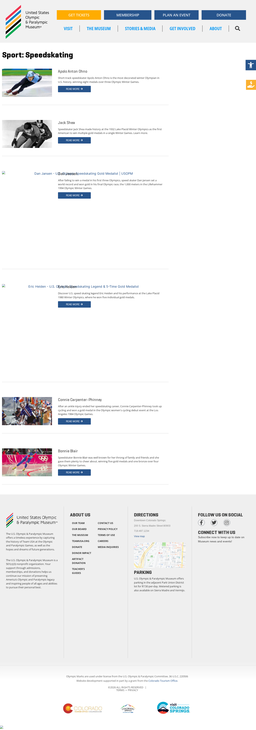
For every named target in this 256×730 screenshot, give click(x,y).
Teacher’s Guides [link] (78, 571)
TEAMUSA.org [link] (80, 541)
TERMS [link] (120, 690)
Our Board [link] (79, 529)
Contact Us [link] (105, 523)
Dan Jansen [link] (68, 173)
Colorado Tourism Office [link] (162, 680)
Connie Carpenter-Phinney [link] (80, 399)
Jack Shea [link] (66, 122)
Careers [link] (103, 541)
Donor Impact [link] (81, 553)
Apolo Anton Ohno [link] (72, 71)
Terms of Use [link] (106, 535)
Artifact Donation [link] (79, 561)
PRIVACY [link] (133, 690)
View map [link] (139, 536)
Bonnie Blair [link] (68, 451)
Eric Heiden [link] (67, 286)
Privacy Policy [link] (107, 529)
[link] (251, 65)
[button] (237, 28)
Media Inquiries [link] (108, 547)
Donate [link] (77, 547)
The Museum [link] (80, 535)
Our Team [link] (78, 523)
